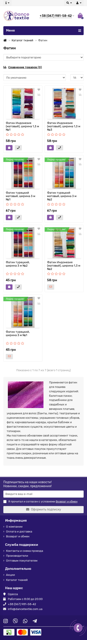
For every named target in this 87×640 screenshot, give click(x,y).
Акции (10, 574)
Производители (17, 555)
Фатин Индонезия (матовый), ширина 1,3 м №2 (63, 266)
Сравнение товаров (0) (25, 67)
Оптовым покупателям (21, 560)
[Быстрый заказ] (18, 147)
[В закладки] (39, 90)
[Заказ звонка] (78, 627)
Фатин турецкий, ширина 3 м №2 (18, 264)
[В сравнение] (39, 94)
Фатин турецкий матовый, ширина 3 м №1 (20, 196)
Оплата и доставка (19, 531)
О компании (14, 526)
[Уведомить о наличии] (50, 287)
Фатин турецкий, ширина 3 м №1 (18, 333)
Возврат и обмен (17, 536)
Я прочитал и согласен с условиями (42, 501)
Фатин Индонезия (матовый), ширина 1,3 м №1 (22, 126)
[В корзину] (9, 147)
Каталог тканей (22, 40)
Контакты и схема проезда (24, 550)
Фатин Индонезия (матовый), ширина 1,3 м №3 (63, 126)
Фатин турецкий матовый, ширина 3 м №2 (62, 196)
